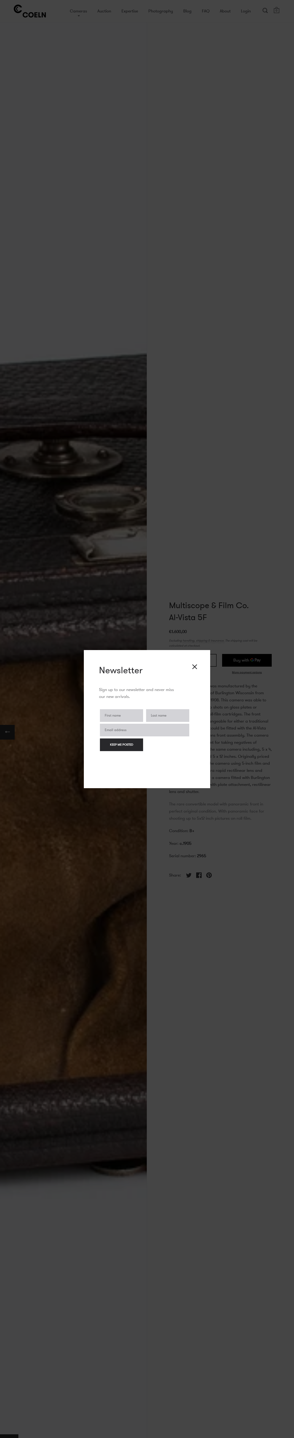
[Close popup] (195, 667)
